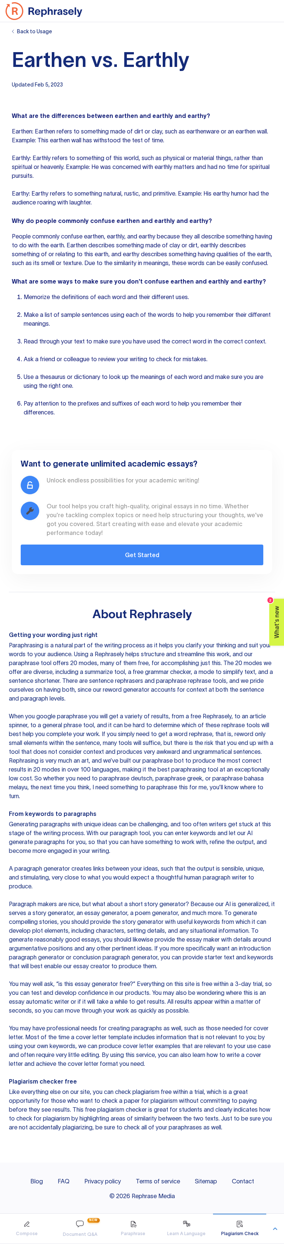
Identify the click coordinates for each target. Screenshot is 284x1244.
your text (73, 341)
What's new (274, 618)
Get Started (142, 555)
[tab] (26, 1229)
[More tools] (275, 1228)
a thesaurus (50, 376)
